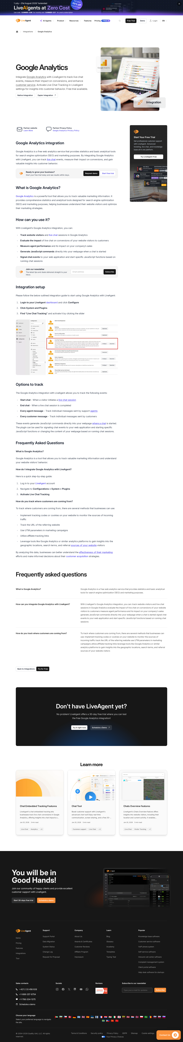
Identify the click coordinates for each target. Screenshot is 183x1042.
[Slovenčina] (159, 1017)
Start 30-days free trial (23, 900)
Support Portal (49, 936)
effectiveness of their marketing (96, 552)
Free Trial (131, 21)
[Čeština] (65, 1017)
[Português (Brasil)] (146, 1017)
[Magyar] (110, 1017)
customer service (25, 84)
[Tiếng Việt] (112, 1021)
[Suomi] (96, 1017)
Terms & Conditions (79, 1033)
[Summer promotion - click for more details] (91, 7)
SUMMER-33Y (50, 12)
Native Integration (25, 95)
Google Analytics (45, 31)
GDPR (124, 1033)
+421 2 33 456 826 (28, 989)
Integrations (28, 31)
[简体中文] (116, 1021)
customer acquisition (77, 556)
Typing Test (111, 957)
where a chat (99, 423)
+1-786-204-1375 (27, 999)
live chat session (67, 400)
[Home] (17, 31)
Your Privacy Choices (115, 1037)
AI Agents (47, 21)
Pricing (18, 943)
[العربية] (56, 1017)
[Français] (101, 1017)
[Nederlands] (132, 1017)
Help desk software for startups (151, 972)
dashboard (52, 302)
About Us (78, 936)
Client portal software (147, 967)
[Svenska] (103, 1021)
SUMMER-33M (26, 12)
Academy (110, 947)
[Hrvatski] (105, 1017)
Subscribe (109, 272)
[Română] (150, 1017)
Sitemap (134, 1033)
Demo (142, 21)
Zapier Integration (45, 95)
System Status (49, 947)
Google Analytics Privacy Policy (66, 130)
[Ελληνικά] (78, 1017)
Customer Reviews (82, 947)
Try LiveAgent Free (149, 157)
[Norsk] (137, 1017)
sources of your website (84, 545)
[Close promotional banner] (179, 3)
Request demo (91, 173)
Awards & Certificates (83, 941)
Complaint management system (151, 962)
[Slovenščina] (163, 1017)
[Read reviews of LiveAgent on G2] (101, 991)
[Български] (60, 1017)
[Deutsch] (74, 1017)
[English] (83, 1017)
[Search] (121, 20)
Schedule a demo (46, 900)
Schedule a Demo (99, 727)
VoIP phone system (146, 947)
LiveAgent (40, 483)
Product (60, 21)
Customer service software (149, 941)
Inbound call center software (150, 957)
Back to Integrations (26, 669)
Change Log (48, 952)
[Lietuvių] (123, 1017)
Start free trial (108, 173)
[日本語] (119, 1017)
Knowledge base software (148, 936)
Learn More (28, 130)
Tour (17, 958)
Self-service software (147, 952)
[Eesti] (92, 1017)
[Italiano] (114, 1017)
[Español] (87, 1017)
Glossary (109, 941)
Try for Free (43, 669)
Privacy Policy (112, 1033)
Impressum (79, 957)
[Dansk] (69, 1017)
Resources (74, 21)
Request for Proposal (51, 957)
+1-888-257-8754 (27, 994)
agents (94, 411)
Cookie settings (148, 1033)
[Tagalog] (107, 1021)
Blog (108, 936)
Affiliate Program (81, 952)
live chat (51, 159)
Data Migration (49, 941)
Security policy (97, 1033)
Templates (110, 952)
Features (19, 948)
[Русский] (154, 1017)
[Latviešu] (128, 1017)
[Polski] (141, 1017)
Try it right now (79, 727)
